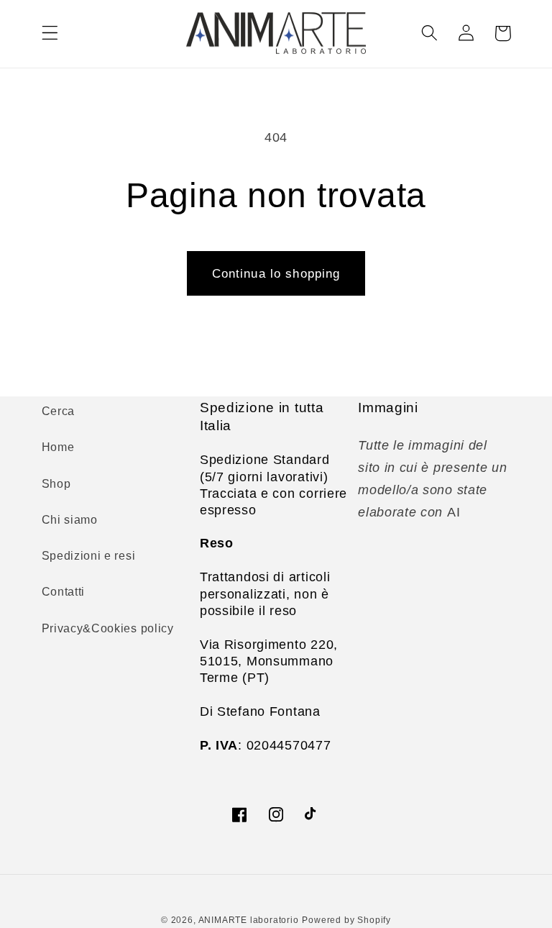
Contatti (64, 591)
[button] (50, 33)
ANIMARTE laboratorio (248, 920)
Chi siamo (70, 519)
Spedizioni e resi (89, 555)
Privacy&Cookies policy (108, 628)
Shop (56, 483)
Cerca (58, 410)
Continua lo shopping (276, 273)
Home (58, 446)
